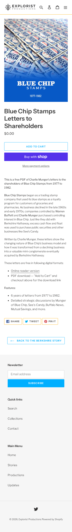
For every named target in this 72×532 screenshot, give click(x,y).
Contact (13, 428)
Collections (15, 418)
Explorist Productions (30, 519)
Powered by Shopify (52, 519)
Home (12, 455)
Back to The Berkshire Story (39, 340)
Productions (16, 475)
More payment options (36, 165)
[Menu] (65, 7)
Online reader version (25, 271)
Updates (13, 485)
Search (12, 408)
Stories (12, 465)
